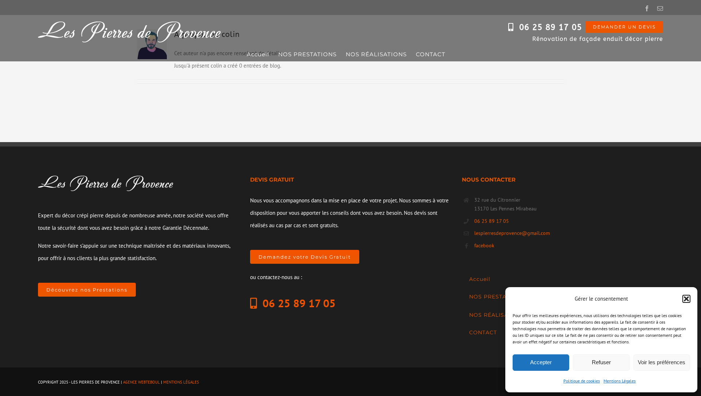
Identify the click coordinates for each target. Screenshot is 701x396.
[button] (686, 298)
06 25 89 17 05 (550, 27)
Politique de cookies (581, 381)
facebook (484, 245)
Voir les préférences (661, 362)
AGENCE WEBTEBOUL (141, 382)
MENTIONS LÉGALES (181, 382)
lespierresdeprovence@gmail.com (512, 233)
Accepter (541, 362)
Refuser (601, 362)
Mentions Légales (620, 381)
